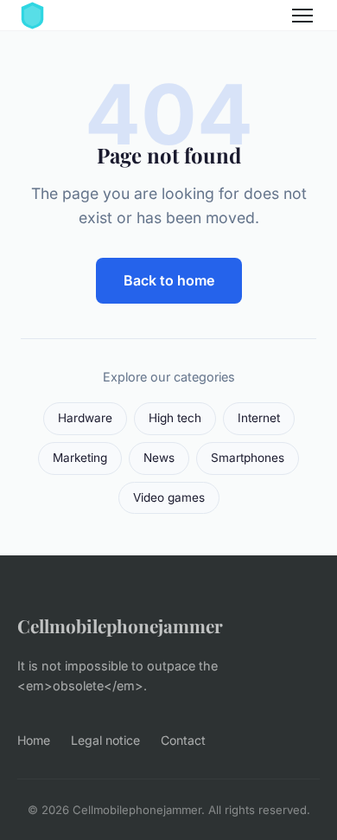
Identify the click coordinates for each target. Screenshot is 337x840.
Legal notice (105, 740)
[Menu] (302, 15)
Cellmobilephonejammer (120, 625)
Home (33, 740)
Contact (183, 740)
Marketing (80, 458)
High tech (175, 418)
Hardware (85, 418)
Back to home (169, 280)
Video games (169, 497)
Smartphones (247, 458)
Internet (259, 418)
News (159, 458)
